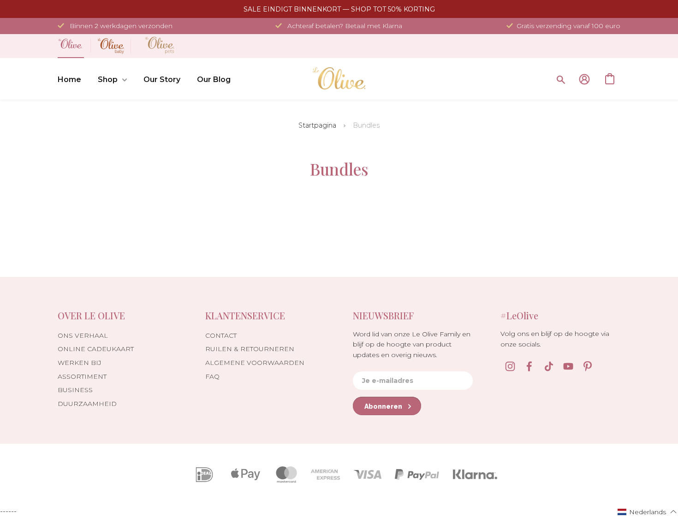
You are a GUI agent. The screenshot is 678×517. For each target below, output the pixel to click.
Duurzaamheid (87, 404)
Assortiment (82, 376)
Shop (108, 79)
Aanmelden (584, 79)
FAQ (212, 376)
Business (75, 390)
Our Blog (214, 79)
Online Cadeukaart (96, 349)
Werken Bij (79, 362)
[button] (647, 511)
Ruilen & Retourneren (249, 349)
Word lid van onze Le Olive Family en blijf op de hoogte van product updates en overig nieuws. (411, 344)
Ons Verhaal (83, 335)
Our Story (161, 79)
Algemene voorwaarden (254, 362)
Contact (221, 335)
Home (69, 79)
